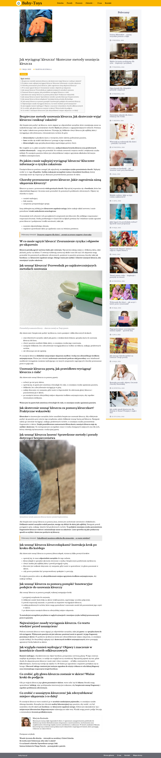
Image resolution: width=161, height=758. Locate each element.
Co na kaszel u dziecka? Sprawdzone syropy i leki (39, 743)
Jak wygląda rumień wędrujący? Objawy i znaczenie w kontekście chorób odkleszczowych (53, 106)
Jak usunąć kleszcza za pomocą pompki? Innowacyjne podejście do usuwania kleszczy (51, 101)
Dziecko (23, 74)
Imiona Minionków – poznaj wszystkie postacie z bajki (120, 35)
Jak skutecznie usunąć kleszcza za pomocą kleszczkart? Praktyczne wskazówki (48, 95)
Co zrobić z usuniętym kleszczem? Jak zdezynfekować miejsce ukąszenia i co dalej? (50, 110)
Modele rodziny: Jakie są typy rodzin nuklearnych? (121, 196)
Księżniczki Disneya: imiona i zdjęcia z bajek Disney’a (121, 249)
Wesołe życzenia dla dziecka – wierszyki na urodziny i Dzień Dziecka (47, 738)
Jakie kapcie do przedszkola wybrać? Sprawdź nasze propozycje (123, 223)
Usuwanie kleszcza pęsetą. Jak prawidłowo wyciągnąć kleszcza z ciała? (45, 92)
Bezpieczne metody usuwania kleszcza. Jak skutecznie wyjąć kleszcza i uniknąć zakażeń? (51, 81)
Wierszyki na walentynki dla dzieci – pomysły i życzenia (123, 142)
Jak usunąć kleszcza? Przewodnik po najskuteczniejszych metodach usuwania (48, 90)
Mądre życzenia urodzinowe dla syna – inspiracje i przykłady (122, 62)
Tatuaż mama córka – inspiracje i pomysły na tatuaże (122, 276)
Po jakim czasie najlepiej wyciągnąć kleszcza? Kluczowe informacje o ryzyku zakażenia (51, 83)
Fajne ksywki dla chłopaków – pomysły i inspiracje (121, 89)
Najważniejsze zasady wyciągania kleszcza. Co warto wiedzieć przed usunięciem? (49, 104)
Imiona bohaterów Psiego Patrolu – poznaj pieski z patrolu (42, 746)
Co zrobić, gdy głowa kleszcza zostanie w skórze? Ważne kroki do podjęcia (47, 108)
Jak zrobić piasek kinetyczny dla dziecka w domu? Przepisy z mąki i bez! (123, 411)
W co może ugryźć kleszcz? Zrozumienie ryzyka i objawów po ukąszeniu (46, 88)
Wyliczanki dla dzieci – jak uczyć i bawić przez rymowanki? (123, 303)
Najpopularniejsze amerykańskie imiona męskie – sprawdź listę (122, 330)
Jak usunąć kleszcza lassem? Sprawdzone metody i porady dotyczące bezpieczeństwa (50, 97)
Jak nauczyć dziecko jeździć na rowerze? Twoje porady (121, 356)
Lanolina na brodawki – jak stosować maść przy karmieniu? (122, 169)
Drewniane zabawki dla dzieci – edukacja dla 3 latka (122, 116)
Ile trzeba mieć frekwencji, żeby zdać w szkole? (38, 741)
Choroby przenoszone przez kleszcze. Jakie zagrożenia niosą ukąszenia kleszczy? (49, 85)
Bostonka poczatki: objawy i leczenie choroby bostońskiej (124, 383)
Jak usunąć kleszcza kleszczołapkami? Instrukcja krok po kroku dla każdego (47, 99)
